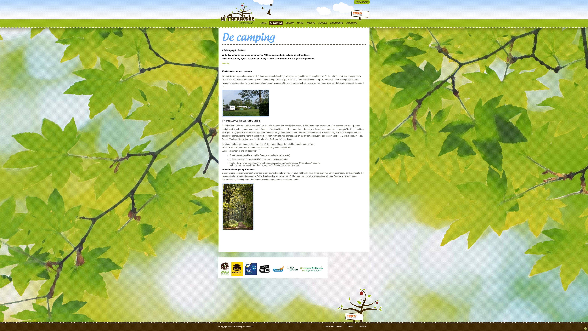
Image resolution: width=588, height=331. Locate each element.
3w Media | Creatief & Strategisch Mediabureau (585, 328)
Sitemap (350, 326)
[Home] (263, 23)
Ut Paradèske (238, 13)
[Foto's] (300, 23)
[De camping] (276, 23)
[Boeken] (289, 23)
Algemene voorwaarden (333, 326)
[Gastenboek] (336, 23)
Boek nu (225, 63)
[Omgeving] (351, 23)
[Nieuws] (311, 23)
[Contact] (322, 23)
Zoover (357, 14)
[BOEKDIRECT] (362, 2)
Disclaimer (363, 326)
